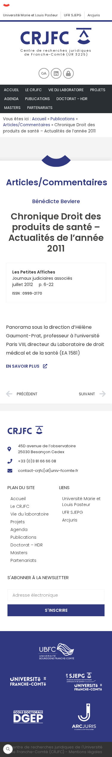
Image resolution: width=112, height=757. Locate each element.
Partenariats (40, 107)
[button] (8, 749)
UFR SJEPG (72, 15)
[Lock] (68, 73)
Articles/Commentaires (26, 125)
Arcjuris (94, 15)
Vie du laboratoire (66, 89)
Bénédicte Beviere (56, 201)
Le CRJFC (33, 89)
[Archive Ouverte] (44, 73)
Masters (12, 107)
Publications (37, 98)
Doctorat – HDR (72, 98)
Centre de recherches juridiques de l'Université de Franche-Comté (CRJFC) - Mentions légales (56, 749)
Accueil (11, 89)
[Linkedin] (56, 73)
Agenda (11, 98)
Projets (97, 89)
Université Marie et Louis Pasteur (30, 15)
